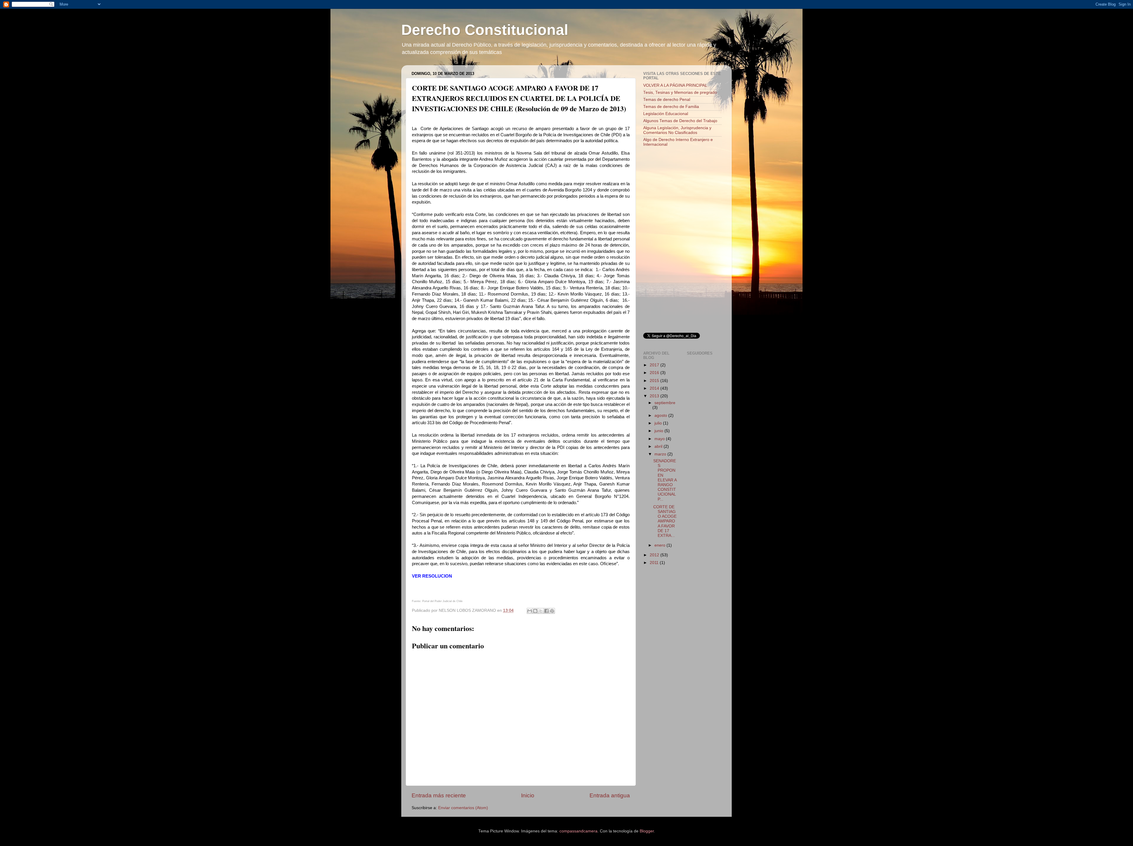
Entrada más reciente (439, 795)
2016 (655, 372)
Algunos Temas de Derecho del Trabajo (680, 121)
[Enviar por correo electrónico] (530, 611)
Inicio (527, 795)
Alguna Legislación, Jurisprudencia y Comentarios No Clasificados (677, 130)
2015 (655, 380)
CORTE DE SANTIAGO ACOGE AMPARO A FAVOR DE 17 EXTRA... (665, 521)
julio (658, 423)
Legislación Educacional (665, 114)
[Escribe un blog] (535, 611)
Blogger (647, 831)
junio (659, 431)
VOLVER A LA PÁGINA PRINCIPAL (675, 85)
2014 (655, 388)
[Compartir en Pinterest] (552, 611)
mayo (660, 439)
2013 (655, 396)
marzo (660, 454)
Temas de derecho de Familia (671, 106)
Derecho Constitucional (484, 30)
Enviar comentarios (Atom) (463, 808)
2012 (655, 555)
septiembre (664, 403)
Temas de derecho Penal (666, 99)
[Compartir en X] (541, 611)
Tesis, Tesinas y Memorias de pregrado (680, 92)
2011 (655, 562)
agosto (661, 415)
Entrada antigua (610, 795)
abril (659, 446)
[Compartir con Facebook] (546, 611)
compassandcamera (578, 831)
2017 (655, 365)
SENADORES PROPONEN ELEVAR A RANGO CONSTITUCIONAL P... (665, 480)
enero (660, 545)
